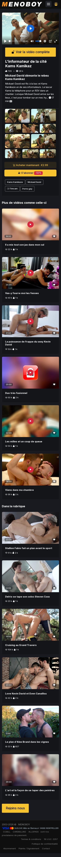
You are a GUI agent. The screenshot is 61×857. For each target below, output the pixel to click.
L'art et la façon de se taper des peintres (30, 790)
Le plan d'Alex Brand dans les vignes (27, 741)
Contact (46, 848)
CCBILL (6, 831)
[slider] (15, 41)
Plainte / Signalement (29, 848)
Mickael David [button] (34, 182)
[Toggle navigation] (48, 4)
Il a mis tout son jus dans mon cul (24, 244)
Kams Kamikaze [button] (15, 182)
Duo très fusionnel (16, 393)
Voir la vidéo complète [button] (32, 52)
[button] (56, 4)
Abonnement (9, 848)
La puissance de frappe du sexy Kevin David (28, 343)
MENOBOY (24, 824)
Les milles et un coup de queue (23, 441)
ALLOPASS (33, 831)
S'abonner (31, 172)
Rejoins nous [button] (15, 808)
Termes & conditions (31, 839)
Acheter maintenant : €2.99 (31, 165)
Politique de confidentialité (45, 844)
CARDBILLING (19, 831)
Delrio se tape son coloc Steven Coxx (27, 596)
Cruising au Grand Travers (21, 645)
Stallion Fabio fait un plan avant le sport (28, 548)
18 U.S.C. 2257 (51, 839)
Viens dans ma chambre (19, 489)
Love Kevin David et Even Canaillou (26, 693)
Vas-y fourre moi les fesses (22, 293)
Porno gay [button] (27, 188)
